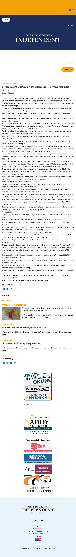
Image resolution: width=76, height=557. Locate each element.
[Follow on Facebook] (70, 10)
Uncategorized (9, 83)
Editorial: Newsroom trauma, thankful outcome (24, 327)
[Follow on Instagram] (73, 10)
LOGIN (6, 20)
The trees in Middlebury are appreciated (21, 343)
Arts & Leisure (7, 305)
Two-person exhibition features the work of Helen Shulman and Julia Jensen (46, 309)
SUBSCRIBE (69, 69)
